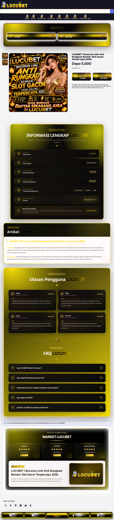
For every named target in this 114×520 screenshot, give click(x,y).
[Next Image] (66, 82)
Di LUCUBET (11, 257)
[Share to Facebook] (11, 505)
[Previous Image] (10, 82)
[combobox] (55, 11)
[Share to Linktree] (16, 505)
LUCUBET (10, 247)
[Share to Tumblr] (30, 505)
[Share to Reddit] (26, 505)
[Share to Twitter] (6, 505)
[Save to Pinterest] (21, 505)
